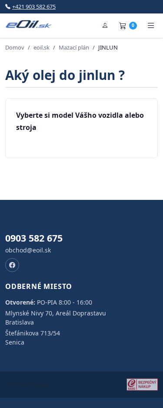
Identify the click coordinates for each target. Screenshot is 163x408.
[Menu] (151, 26)
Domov (14, 47)
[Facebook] (12, 265)
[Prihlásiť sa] (105, 26)
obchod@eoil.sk (28, 250)
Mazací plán (74, 47)
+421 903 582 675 (34, 6)
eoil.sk (41, 47)
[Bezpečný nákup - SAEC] (142, 384)
